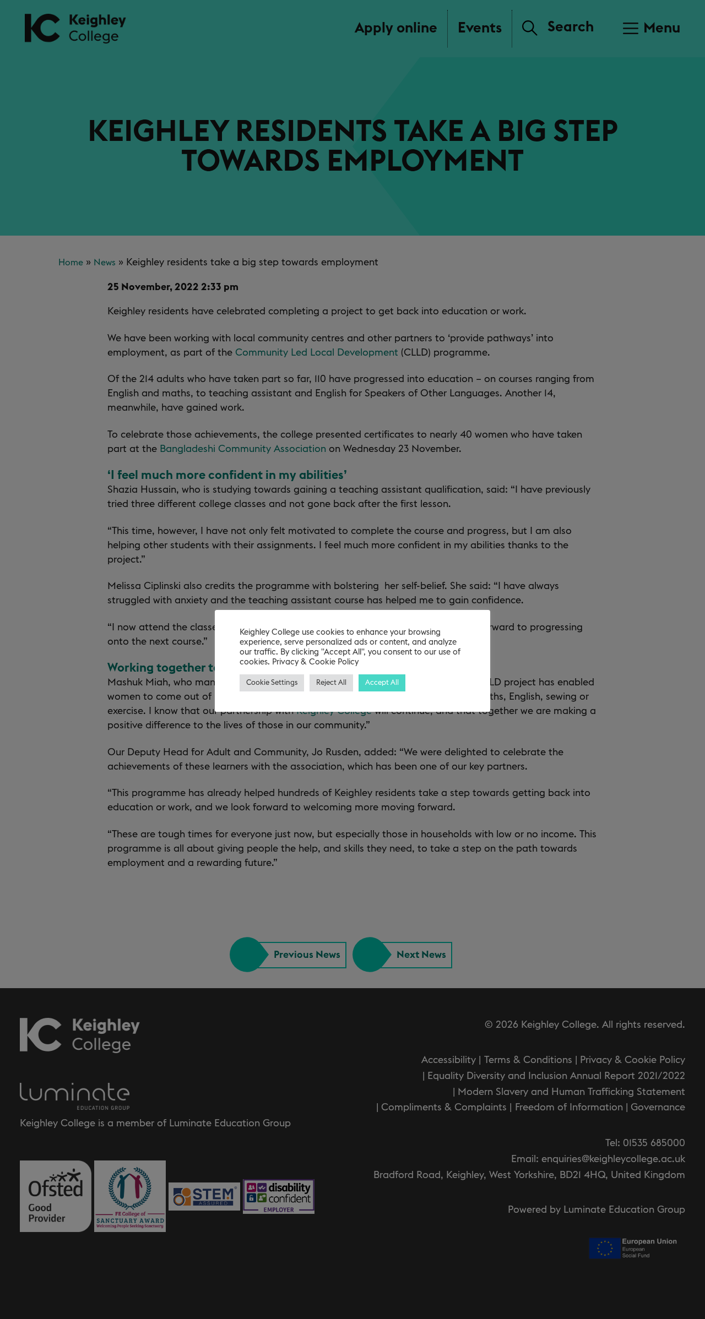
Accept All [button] (382, 682)
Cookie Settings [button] (271, 682)
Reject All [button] (331, 682)
